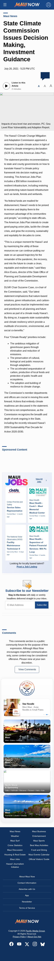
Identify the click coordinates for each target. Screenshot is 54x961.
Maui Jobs (15, 859)
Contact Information (27, 883)
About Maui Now (27, 876)
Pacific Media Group (35, 931)
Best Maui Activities (39, 845)
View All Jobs (39, 480)
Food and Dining (39, 850)
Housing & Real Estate (15, 854)
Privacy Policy (19, 936)
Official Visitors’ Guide (39, 859)
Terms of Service (27, 908)
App (27, 895)
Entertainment (39, 836)
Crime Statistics (15, 845)
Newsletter (27, 901)
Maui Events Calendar (39, 854)
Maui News (10, 16)
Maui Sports (39, 840)
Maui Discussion (15, 850)
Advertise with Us (27, 889)
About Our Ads (34, 936)
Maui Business (39, 831)
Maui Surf (15, 840)
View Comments (27, 669)
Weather (15, 836)
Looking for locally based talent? (27, 565)
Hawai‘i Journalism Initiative (15, 865)
